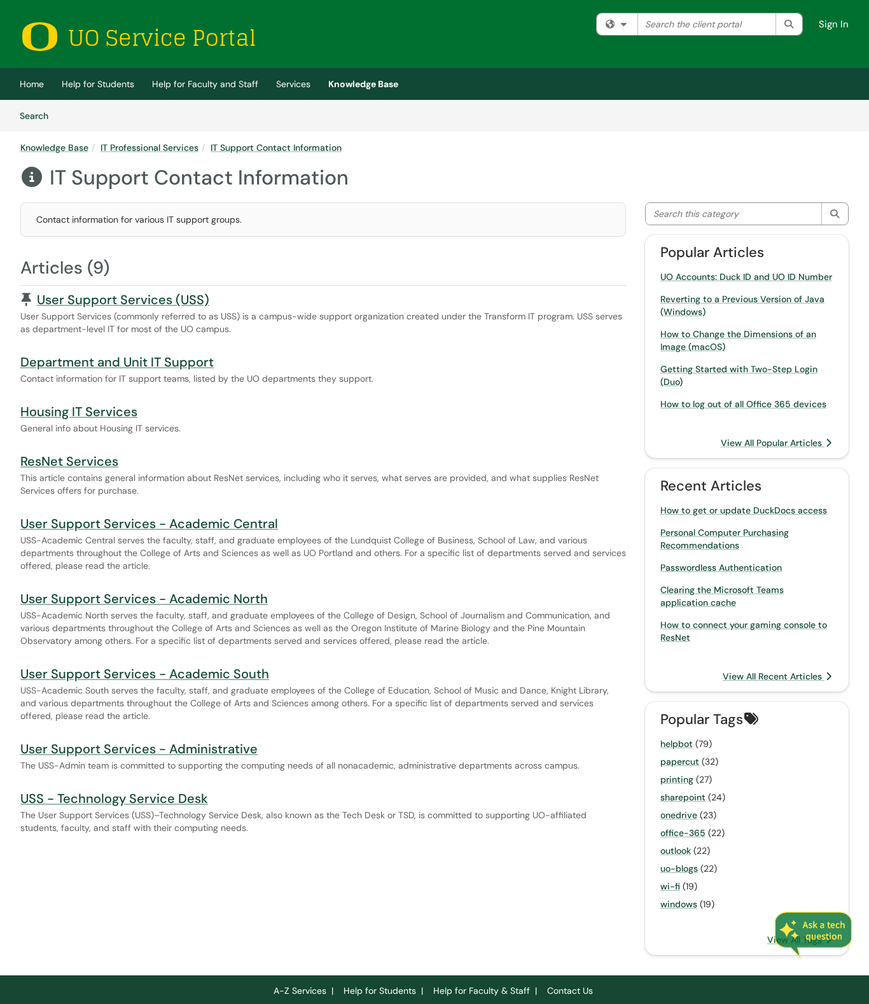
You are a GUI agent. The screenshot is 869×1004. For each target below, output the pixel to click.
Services (293, 84)
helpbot (676, 744)
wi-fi (670, 886)
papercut (679, 761)
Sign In (834, 24)
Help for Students (98, 84)
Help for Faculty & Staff (481, 990)
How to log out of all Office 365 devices (743, 404)
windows (678, 904)
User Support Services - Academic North (144, 598)
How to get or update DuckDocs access (743, 510)
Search (38, 115)
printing (676, 779)
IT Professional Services (149, 147)
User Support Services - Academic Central (149, 523)
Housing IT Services (78, 411)
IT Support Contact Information (276, 147)
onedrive (678, 815)
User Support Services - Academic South (144, 674)
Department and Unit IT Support (117, 362)
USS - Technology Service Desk (114, 798)
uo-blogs (679, 868)
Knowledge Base (363, 84)
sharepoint (683, 797)
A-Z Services (300, 990)
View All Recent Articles (773, 676)
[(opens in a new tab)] (138, 36)
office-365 (683, 833)
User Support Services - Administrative (139, 749)
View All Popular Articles (772, 443)
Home (32, 84)
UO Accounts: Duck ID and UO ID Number (746, 276)
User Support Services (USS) (123, 299)
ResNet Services (69, 461)
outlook (675, 850)
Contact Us (570, 990)
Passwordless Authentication (721, 567)
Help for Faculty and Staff (205, 84)
